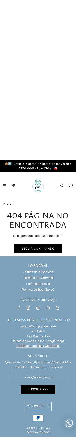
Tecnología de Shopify (38, 431)
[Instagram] (28, 307)
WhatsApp (38, 331)
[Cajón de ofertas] (13, 185)
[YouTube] (47, 307)
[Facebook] (18, 307)
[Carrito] (70, 185)
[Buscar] (62, 185)
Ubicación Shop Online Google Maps (38, 341)
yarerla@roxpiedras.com (38, 326)
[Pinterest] (38, 307)
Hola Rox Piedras (38, 336)
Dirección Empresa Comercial (38, 346)
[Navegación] (4, 185)
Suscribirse (38, 389)
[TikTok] (57, 307)
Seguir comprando (38, 248)
